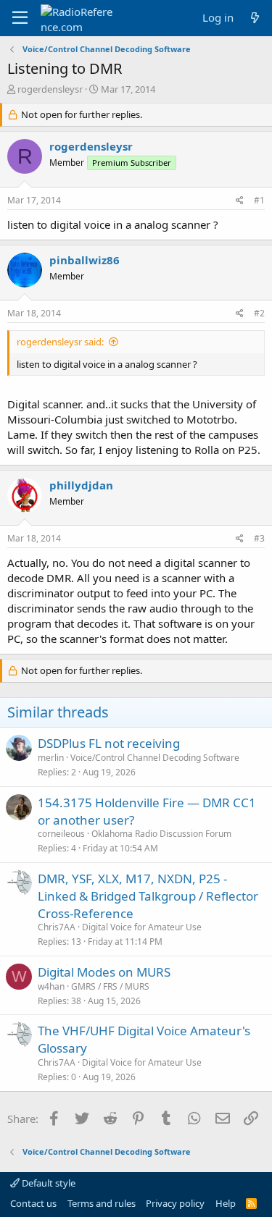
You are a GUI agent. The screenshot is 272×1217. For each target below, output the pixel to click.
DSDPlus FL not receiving (109, 743)
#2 (259, 313)
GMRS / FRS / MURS (110, 986)
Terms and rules (101, 1203)
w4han (51, 986)
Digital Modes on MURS (104, 972)
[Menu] (20, 18)
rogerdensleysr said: (60, 341)
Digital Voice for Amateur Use (142, 927)
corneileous (61, 834)
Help (225, 1203)
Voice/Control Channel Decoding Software (154, 757)
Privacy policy (175, 1203)
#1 (259, 200)
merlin (51, 757)
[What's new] (255, 17)
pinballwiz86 (84, 260)
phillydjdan (81, 485)
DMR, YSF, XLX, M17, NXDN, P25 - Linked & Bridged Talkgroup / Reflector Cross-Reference (148, 896)
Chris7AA (56, 927)
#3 (259, 538)
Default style (47, 1182)
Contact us (33, 1203)
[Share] (240, 201)
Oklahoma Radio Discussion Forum (161, 834)
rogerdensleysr (50, 89)
